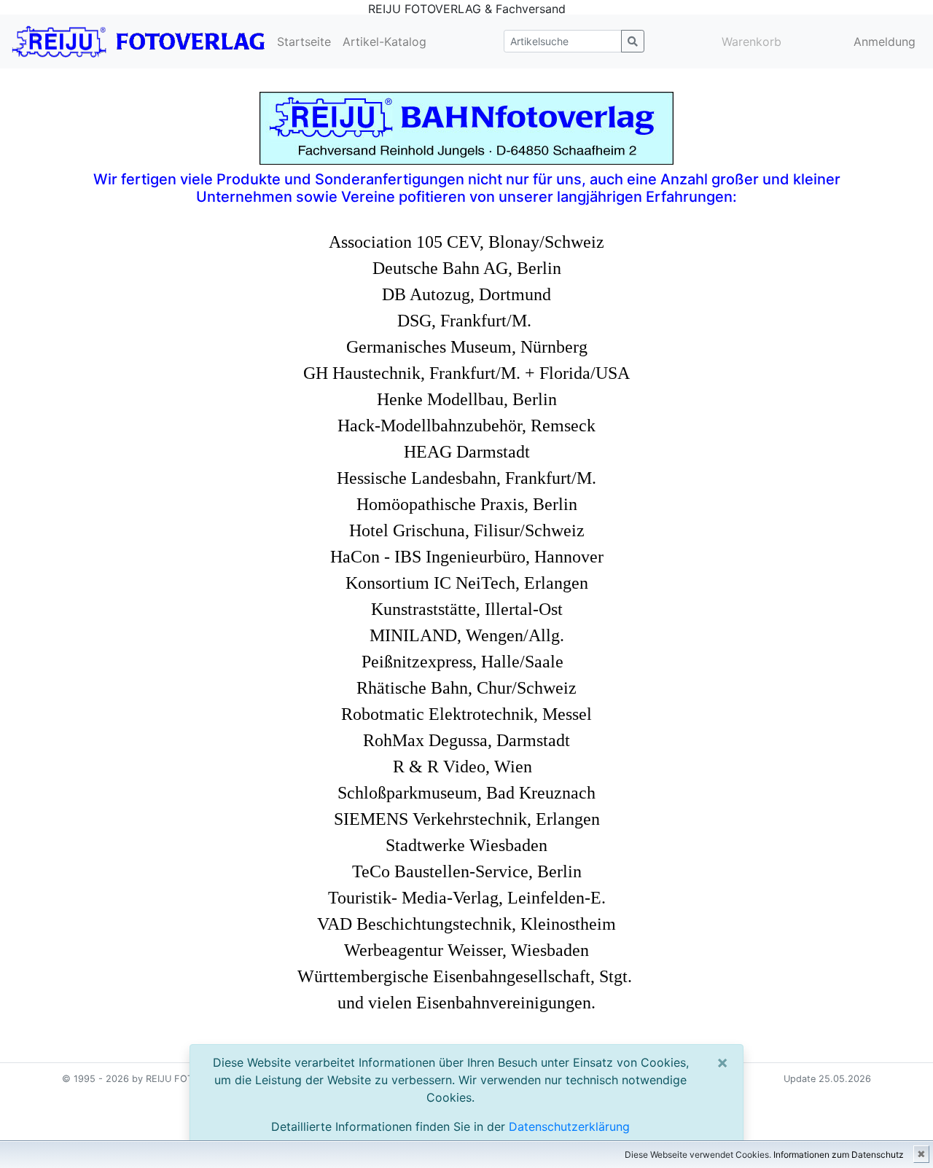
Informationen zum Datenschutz (838, 1154)
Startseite (304, 41)
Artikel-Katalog (384, 41)
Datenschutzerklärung (569, 1126)
